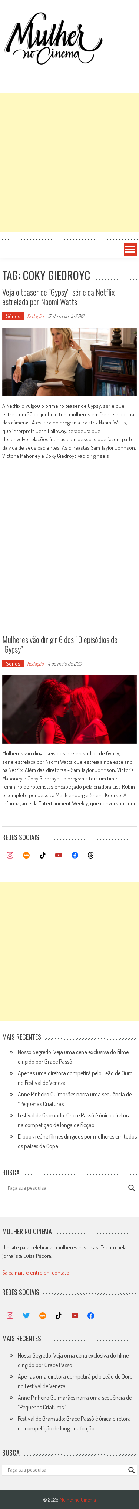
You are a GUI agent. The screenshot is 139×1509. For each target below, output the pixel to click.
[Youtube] (58, 855)
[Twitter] (26, 1316)
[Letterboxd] (26, 855)
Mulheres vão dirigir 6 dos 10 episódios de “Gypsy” (60, 644)
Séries (13, 316)
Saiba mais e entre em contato (35, 1272)
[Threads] (91, 855)
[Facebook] (75, 855)
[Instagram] (10, 855)
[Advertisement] (69, 162)
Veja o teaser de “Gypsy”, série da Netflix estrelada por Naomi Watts (58, 296)
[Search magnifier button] (131, 1188)
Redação (35, 316)
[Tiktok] (42, 855)
